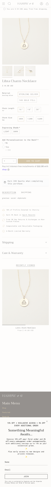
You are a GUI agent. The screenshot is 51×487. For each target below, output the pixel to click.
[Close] (47, 421)
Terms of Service (24, 483)
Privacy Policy (10, 483)
